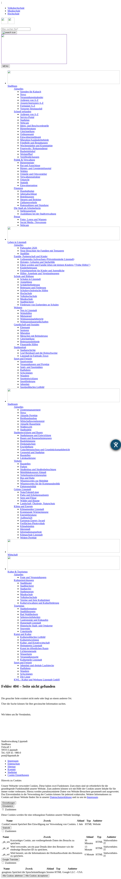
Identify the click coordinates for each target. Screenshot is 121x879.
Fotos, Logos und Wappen (33, 219)
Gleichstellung (27, 131)
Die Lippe (25, 676)
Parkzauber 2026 (28, 247)
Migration (25, 333)
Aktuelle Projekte (28, 415)
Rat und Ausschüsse (30, 165)
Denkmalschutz (28, 443)
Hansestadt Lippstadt (30, 622)
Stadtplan (24, 120)
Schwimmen (26, 372)
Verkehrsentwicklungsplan (33, 475)
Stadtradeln (25, 429)
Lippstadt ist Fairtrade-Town (34, 355)
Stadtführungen (27, 611)
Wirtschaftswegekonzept (32, 421)
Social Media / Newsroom (33, 222)
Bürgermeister (27, 162)
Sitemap (12, 766)
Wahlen (24, 171)
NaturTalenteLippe (29, 492)
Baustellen (25, 455)
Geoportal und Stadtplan (32, 452)
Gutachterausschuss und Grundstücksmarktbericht (45, 449)
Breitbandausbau (28, 418)
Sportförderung (27, 381)
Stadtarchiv (25, 588)
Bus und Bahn (27, 478)
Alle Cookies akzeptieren (36, 876)
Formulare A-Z (27, 105)
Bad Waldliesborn (29, 614)
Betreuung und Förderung (33, 287)
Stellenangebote (28, 211)
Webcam (24, 123)
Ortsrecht (24, 179)
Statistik (24, 182)
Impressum (13, 761)
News (23, 94)
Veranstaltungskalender (31, 97)
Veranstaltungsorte (29, 657)
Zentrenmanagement (30, 409)
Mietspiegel (26, 316)
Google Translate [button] (10, 859)
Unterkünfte (26, 631)
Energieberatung (28, 515)
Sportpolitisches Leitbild (32, 387)
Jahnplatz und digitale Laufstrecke (37, 665)
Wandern (24, 375)
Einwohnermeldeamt (30, 137)
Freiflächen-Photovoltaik (32, 523)
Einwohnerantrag (28, 185)
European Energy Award (32, 520)
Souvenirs (25, 628)
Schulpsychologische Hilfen (34, 290)
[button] (64, 78)
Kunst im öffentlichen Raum (34, 648)
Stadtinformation (28, 608)
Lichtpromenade (28, 651)
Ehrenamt (25, 327)
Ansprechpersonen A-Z (31, 103)
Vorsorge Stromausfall (31, 108)
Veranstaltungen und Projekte (34, 364)
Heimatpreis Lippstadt (31, 645)
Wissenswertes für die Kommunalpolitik (40, 483)
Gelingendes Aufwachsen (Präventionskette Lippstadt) (47, 259)
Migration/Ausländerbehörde (34, 140)
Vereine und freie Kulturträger (35, 600)
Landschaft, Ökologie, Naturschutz (37, 503)
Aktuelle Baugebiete (30, 424)
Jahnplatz (24, 384)
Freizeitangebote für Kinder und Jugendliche (42, 270)
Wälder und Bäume (30, 500)
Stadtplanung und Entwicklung (35, 435)
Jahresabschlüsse (28, 194)
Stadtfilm (24, 253)
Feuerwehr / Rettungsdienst (33, 148)
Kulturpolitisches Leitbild (32, 637)
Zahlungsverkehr (28, 202)
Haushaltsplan (27, 191)
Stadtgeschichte (28, 350)
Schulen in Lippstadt (30, 279)
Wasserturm (26, 654)
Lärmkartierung (28, 458)
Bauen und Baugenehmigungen (36, 438)
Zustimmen (10, 809)
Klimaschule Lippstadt (31, 534)
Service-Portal (27, 117)
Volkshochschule (16, 8)
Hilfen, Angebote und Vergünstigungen (39, 273)
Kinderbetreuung (28, 267)
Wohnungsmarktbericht (31, 319)
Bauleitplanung (27, 441)
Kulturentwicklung (29, 639)
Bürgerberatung (28, 128)
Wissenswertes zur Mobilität (34, 480)
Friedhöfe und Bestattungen (34, 142)
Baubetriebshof (27, 151)
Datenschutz (14, 763)
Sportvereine (26, 361)
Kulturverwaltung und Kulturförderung (39, 603)
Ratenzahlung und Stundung (34, 205)
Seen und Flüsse (28, 497)
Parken (23, 466)
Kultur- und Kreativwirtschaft (35, 642)
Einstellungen (9, 803)
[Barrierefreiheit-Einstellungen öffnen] (116, 444)
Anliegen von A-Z (29, 100)
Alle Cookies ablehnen (13, 876)
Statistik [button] (6, 828)
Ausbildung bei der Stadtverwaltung (38, 213)
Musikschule (14, 10)
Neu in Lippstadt (28, 310)
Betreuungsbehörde (30, 341)
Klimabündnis (27, 526)
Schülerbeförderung (30, 284)
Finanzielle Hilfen (29, 344)
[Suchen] (9, 32)
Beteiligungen (27, 196)
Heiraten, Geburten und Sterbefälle (37, 262)
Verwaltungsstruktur (30, 176)
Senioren (24, 330)
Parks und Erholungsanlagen (34, 495)
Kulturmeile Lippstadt (31, 659)
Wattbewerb (26, 426)
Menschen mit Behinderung (34, 336)
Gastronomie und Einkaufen (34, 620)
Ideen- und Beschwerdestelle (34, 125)
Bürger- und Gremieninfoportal (35, 168)
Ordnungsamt (27, 134)
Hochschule (13, 13)
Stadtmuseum (27, 591)
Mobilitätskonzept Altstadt (33, 472)
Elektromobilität (28, 486)
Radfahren (25, 370)
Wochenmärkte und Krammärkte (36, 145)
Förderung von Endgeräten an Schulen (39, 304)
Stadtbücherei (27, 301)
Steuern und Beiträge (30, 199)
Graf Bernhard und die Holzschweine (39, 353)
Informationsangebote (31, 532)
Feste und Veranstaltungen (33, 577)
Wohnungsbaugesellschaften (34, 321)
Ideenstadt (25, 529)
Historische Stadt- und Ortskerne (36, 625)
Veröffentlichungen (29, 157)
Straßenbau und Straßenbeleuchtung (38, 469)
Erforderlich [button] (8, 806)
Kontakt (12, 769)
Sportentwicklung (29, 378)
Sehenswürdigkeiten (30, 617)
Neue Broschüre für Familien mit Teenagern (42, 250)
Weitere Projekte (28, 537)
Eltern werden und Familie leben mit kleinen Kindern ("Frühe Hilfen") (55, 265)
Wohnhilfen (26, 313)
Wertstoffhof (26, 154)
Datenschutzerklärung (61, 797)
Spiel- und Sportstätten (31, 367)
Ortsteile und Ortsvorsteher (33, 174)
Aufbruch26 (26, 517)
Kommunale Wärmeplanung (34, 512)
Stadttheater (26, 583)
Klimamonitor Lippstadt (32, 509)
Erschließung (26, 446)
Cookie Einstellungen (18, 775)
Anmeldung (26, 282)
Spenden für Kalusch (30, 91)
